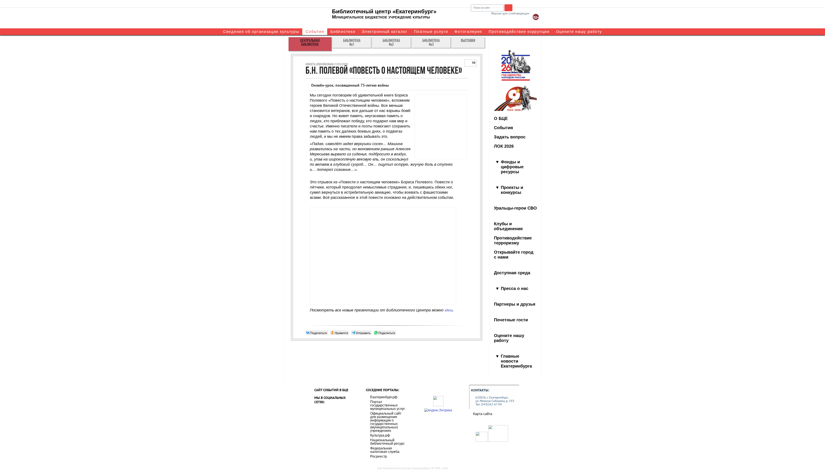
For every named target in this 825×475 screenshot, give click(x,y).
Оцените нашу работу (579, 31)
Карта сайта (482, 414)
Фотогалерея (468, 31)
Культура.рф (380, 435)
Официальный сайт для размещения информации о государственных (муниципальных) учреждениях (385, 422)
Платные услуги (431, 31)
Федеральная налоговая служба (384, 450)
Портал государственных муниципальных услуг (387, 405)
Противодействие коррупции (519, 31)
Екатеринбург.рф (383, 397)
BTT (508, 7)
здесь (449, 310)
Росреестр (378, 456)
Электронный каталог (384, 31)
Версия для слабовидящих (510, 13)
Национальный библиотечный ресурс (387, 441)
